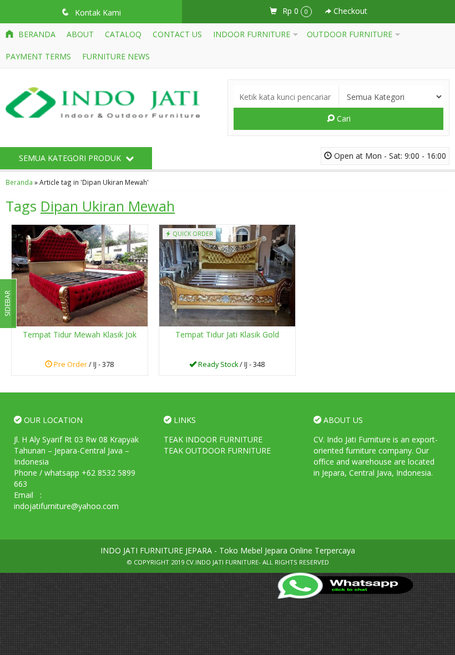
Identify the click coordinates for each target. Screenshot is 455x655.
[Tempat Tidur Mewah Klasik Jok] (80, 275)
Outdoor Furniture (349, 34)
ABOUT (80, 34)
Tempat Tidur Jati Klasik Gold (227, 334)
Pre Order (83, 366)
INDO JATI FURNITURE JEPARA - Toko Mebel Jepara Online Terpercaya (227, 550)
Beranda (35, 34)
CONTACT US (177, 34)
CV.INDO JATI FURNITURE (222, 562)
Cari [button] (343, 118)
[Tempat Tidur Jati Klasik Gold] (227, 275)
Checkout (349, 11)
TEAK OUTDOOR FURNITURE (217, 450)
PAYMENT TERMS (38, 56)
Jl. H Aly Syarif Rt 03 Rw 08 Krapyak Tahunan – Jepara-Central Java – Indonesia (76, 450)
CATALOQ (123, 34)
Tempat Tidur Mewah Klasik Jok (79, 334)
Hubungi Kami (231, 366)
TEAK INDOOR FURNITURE (213, 439)
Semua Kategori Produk (71, 158)
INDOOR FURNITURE (251, 34)
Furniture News (116, 56)
